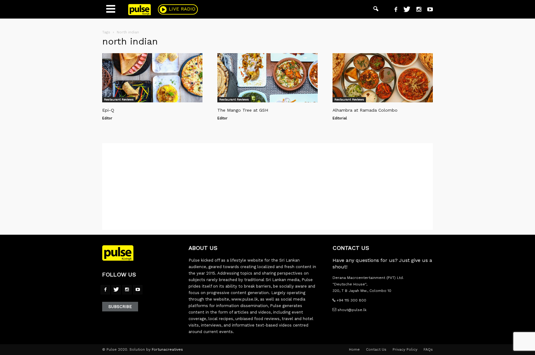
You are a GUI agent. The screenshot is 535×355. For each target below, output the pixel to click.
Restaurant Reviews (119, 99)
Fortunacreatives (167, 349)
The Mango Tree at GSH (242, 110)
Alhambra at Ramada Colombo (365, 110)
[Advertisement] (267, 186)
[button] (376, 9)
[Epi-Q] (152, 77)
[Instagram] (416, 10)
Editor (107, 118)
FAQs (428, 349)
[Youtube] (428, 10)
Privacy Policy (405, 349)
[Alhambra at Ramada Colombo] (383, 77)
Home (354, 349)
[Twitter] (404, 10)
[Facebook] (393, 10)
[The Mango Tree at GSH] (267, 77)
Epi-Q (108, 110)
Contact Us (376, 349)
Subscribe (120, 306)
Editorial (340, 118)
